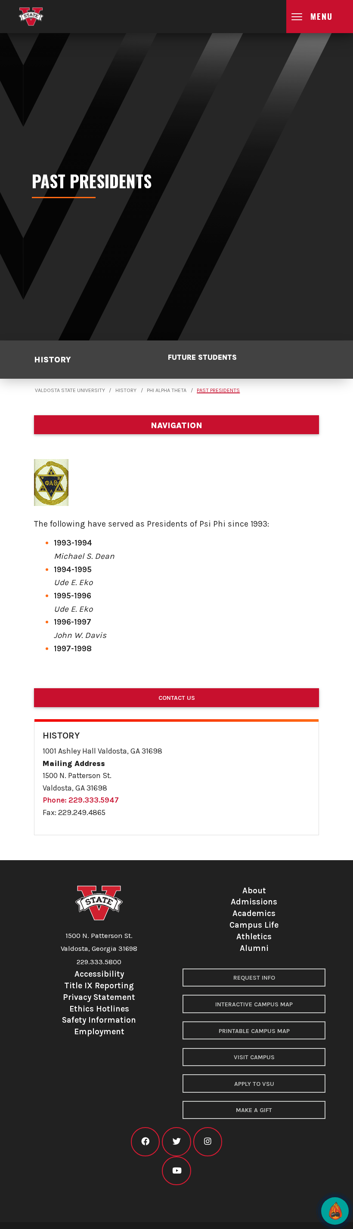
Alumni (254, 948)
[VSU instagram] (207, 1141)
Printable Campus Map (254, 1031)
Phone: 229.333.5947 (81, 800)
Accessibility (99, 974)
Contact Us (176, 698)
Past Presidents (218, 390)
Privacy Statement (99, 997)
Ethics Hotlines (99, 1009)
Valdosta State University (70, 390)
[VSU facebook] (145, 1141)
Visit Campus (254, 1057)
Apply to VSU (254, 1084)
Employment (99, 1031)
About (254, 890)
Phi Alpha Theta (166, 390)
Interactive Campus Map (254, 1004)
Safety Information (99, 1020)
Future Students (202, 357)
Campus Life (254, 925)
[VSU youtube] (176, 1171)
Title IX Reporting (99, 985)
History (52, 360)
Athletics (254, 936)
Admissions (254, 902)
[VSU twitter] (176, 1141)
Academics (254, 913)
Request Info (254, 977)
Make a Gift (254, 1110)
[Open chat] (335, 1211)
